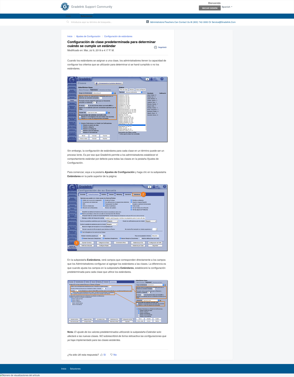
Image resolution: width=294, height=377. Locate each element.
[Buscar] (68, 22)
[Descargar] (141, 151)
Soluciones (86, 15)
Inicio (68, 15)
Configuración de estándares (118, 36)
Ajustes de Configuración (88, 36)
